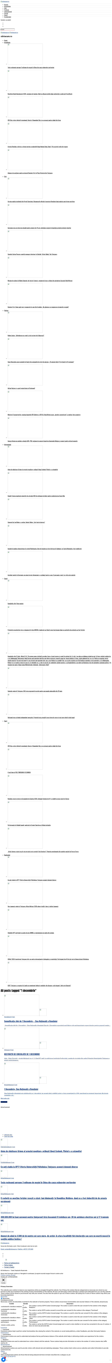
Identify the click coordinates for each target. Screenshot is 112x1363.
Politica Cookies (8, 1265)
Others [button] (3, 1351)
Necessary (6, 1298)
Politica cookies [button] (6, 1275)
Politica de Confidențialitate (11, 1263)
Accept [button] (13, 1275)
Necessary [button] (4, 1297)
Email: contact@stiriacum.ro (9, 1249)
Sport (6, 15)
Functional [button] (4, 1328)
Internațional (8, 12)
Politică (6, 10)
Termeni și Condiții (9, 1267)
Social (6, 13)
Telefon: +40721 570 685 (25, 1249)
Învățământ (7, 17)
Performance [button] (5, 1333)
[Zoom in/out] (6, 1360)
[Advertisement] (53, 1120)
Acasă (6, 5)
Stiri (5, 8)
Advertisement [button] (5, 1344)
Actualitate (7, 6)
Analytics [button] (3, 1338)
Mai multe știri (5, 1098)
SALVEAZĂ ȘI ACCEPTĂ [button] (8, 1356)
